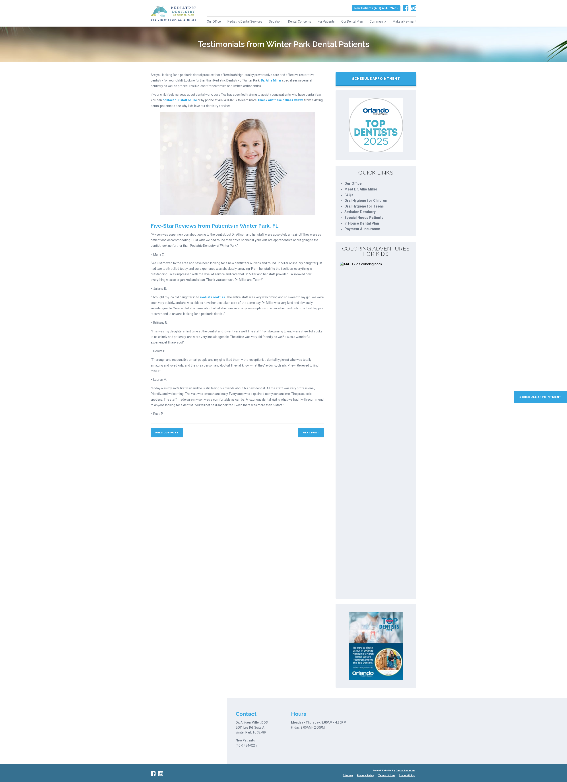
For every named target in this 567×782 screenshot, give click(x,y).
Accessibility (407, 775)
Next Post (311, 432)
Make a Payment (404, 21)
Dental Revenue (405, 770)
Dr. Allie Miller (271, 80)
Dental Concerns (299, 21)
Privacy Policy (365, 775)
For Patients (326, 21)
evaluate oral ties (212, 297)
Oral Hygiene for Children (365, 200)
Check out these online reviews (280, 100)
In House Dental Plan (361, 223)
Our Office (214, 21)
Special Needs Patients (363, 217)
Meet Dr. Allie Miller (360, 189)
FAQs (348, 195)
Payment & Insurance (362, 229)
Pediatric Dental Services (244, 21)
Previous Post (167, 432)
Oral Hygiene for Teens (364, 206)
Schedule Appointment (540, 397)
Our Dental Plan (352, 21)
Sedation (275, 21)
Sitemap (348, 775)
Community (378, 21)
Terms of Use (386, 775)
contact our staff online (180, 100)
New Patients (375, 8)
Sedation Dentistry (360, 212)
